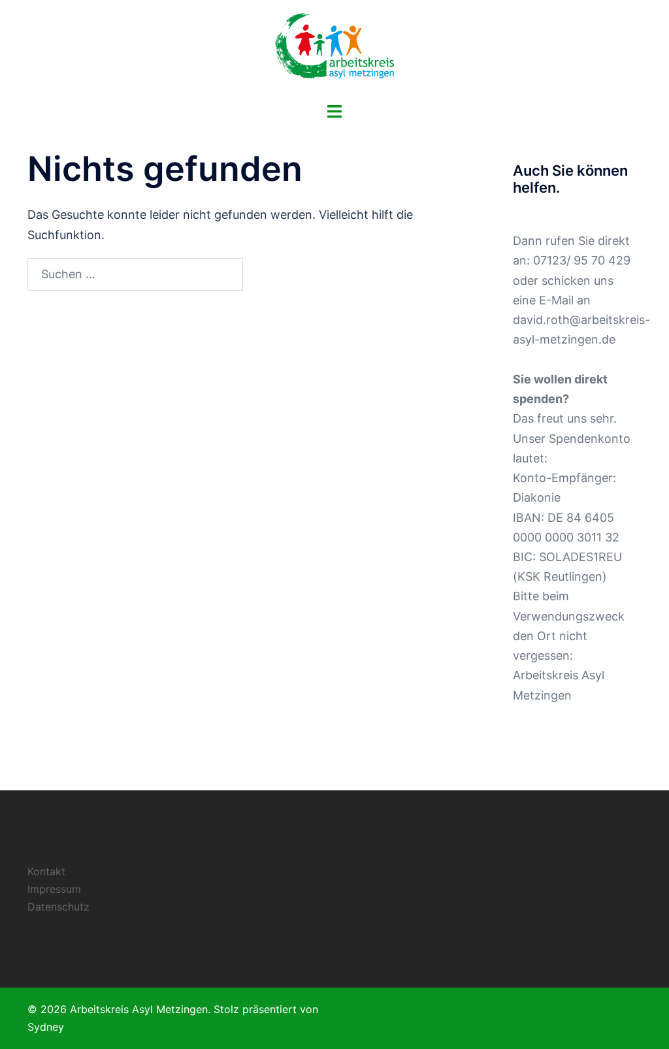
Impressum (54, 889)
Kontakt (46, 871)
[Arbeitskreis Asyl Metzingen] (335, 49)
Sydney (45, 1026)
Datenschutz (58, 906)
